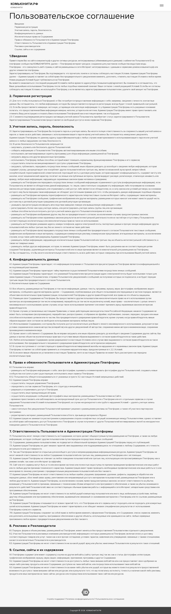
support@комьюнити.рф (68, 137)
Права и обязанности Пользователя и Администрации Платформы (47, 40)
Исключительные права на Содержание (34, 36)
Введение (19, 24)
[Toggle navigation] (162, 5)
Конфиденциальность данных (29, 33)
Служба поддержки (55, 599)
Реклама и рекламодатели (27, 46)
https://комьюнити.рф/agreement (107, 83)
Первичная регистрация (26, 27)
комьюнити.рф (43, 60)
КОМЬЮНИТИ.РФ (93, 610)
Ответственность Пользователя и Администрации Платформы (45, 43)
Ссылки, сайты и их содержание (30, 49)
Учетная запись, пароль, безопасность (33, 30)
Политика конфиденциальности (80, 599)
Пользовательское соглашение (109, 599)
